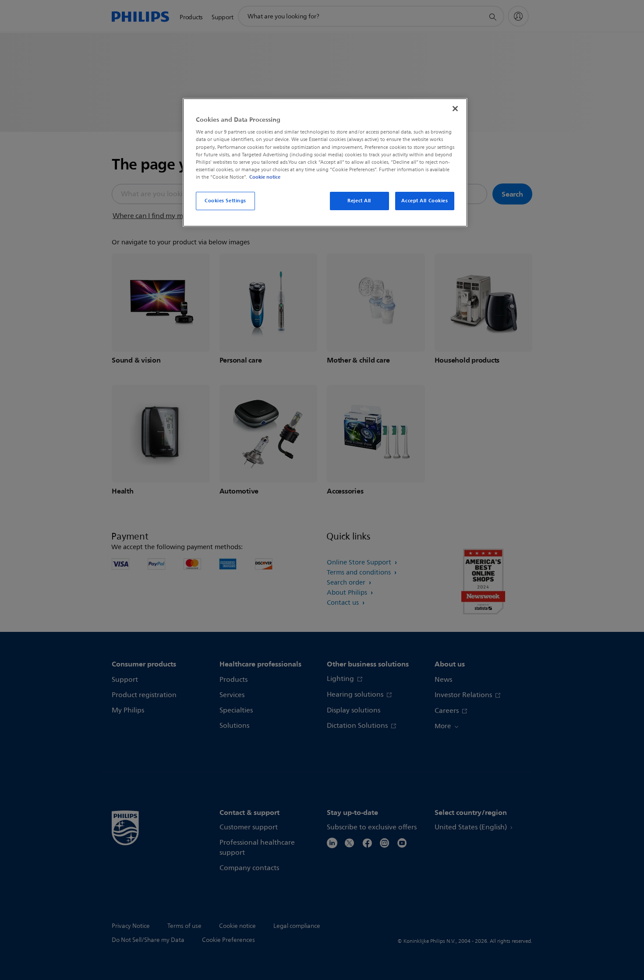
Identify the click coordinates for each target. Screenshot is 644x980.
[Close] (455, 108)
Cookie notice (264, 177)
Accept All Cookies (424, 200)
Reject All (359, 200)
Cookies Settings (225, 200)
